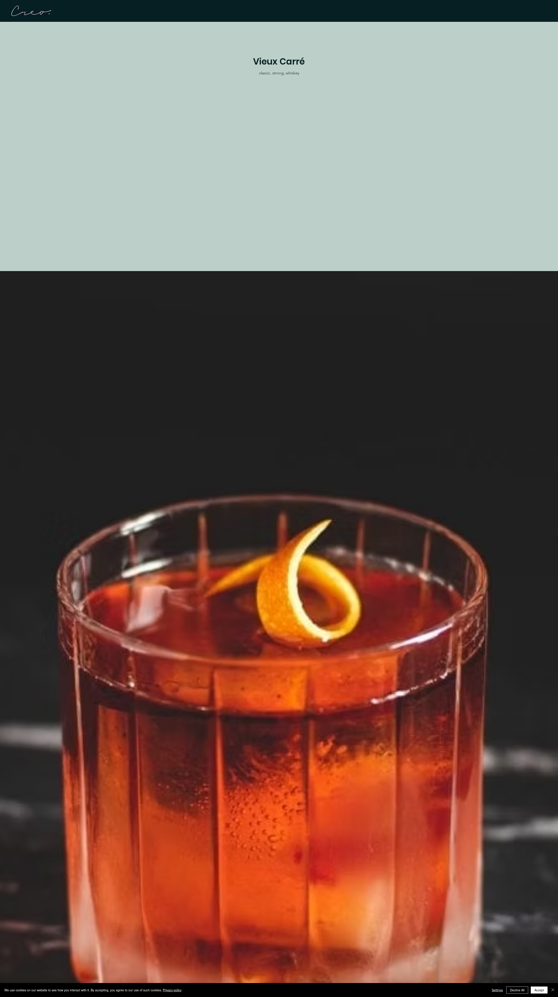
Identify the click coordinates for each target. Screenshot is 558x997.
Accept (539, 990)
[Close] (552, 990)
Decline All (517, 990)
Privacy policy (172, 990)
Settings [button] (497, 990)
